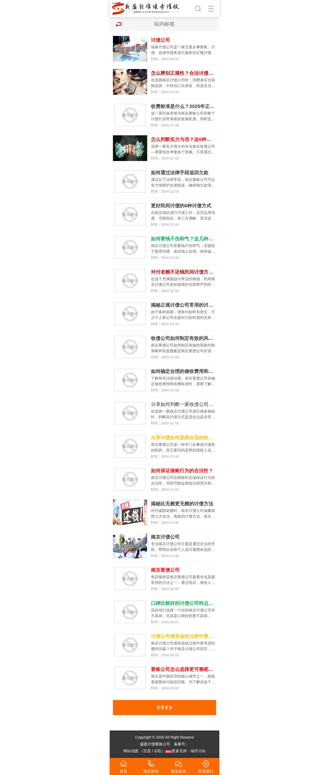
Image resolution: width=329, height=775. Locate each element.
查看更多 (164, 707)
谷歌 (157, 751)
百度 (147, 751)
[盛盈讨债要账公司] (146, 7)
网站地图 (130, 751)
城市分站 (198, 751)
